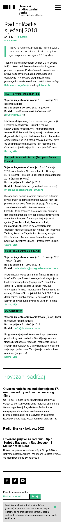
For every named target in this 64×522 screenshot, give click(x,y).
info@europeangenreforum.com (23, 189)
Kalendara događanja (16, 85)
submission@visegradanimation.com (36, 268)
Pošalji (35, 496)
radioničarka (11, 40)
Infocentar (45, 85)
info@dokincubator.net (28, 328)
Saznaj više (11, 151)
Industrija (22, 37)
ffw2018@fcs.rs (14, 115)
